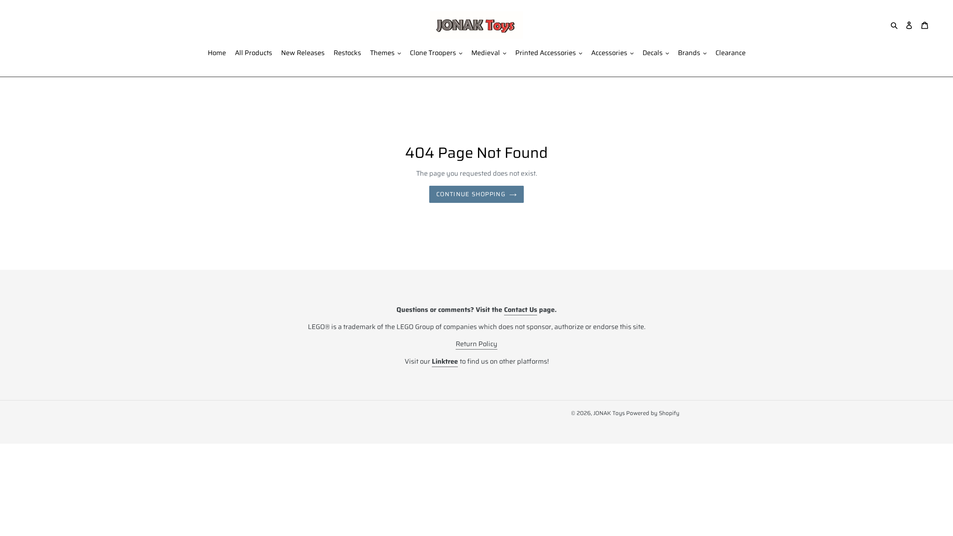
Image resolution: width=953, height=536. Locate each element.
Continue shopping (471, 194)
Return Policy (476, 344)
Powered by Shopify (652, 413)
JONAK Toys (609, 413)
